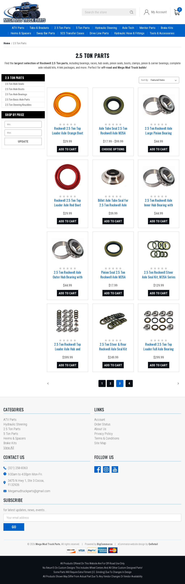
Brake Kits (167, 28)
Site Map (100, 443)
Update (23, 141)
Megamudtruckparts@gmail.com (29, 491)
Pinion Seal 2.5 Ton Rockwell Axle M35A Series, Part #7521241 (113, 277)
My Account (159, 12)
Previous (56, 383)
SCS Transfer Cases (72, 33)
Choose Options (113, 149)
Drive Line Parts (99, 33)
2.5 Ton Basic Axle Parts (17, 99)
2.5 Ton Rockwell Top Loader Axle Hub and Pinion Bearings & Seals (68, 349)
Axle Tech (128, 28)
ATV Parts (18, 28)
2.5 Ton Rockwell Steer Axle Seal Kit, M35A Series (158, 274)
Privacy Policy (103, 434)
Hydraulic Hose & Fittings (129, 33)
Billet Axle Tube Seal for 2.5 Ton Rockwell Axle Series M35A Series (113, 205)
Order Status (102, 424)
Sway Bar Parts (45, 33)
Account (99, 419)
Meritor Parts (147, 28)
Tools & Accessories (162, 33)
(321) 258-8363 (18, 468)
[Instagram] (106, 469)
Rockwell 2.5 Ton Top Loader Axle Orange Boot (67, 130)
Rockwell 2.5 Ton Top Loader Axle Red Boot (67, 202)
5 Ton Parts (83, 28)
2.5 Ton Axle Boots (14, 89)
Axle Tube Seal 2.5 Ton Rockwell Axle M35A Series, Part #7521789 (113, 133)
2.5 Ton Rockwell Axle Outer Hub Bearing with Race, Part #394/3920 (68, 277)
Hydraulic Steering (106, 28)
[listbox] (164, 80)
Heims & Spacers (21, 33)
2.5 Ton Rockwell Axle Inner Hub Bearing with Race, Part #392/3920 (158, 205)
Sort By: (144, 80)
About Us (100, 429)
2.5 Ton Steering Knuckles (18, 104)
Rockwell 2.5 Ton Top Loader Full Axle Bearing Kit (158, 349)
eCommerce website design (131, 544)
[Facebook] (97, 469)
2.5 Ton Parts (62, 28)
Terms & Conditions (106, 438)
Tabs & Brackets (39, 28)
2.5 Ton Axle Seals (14, 83)
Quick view (67, 101)
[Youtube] (115, 469)
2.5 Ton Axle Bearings (16, 94)
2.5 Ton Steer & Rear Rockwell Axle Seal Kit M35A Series (113, 349)
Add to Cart (67, 149)
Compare (66, 109)
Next (173, 383)
